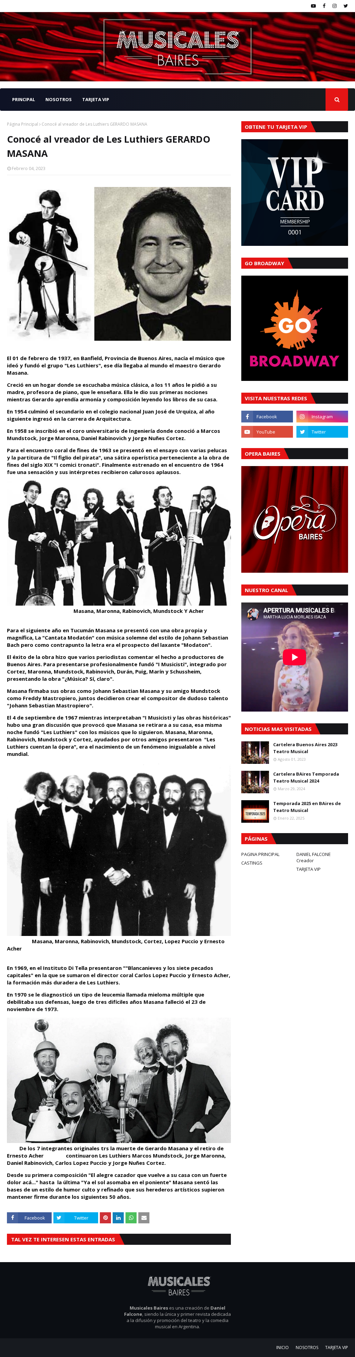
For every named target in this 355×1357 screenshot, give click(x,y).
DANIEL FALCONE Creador (313, 857)
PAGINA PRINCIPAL (260, 854)
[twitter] (345, 6)
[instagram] (334, 6)
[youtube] (313, 6)
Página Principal (22, 124)
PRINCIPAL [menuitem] (23, 99)
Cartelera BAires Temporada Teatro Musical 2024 (306, 777)
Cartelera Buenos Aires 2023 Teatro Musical (305, 748)
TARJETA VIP (308, 869)
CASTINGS (251, 863)
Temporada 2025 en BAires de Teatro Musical (307, 806)
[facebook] (324, 6)
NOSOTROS (307, 1347)
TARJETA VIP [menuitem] (95, 99)
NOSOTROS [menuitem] (58, 99)
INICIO (282, 1347)
